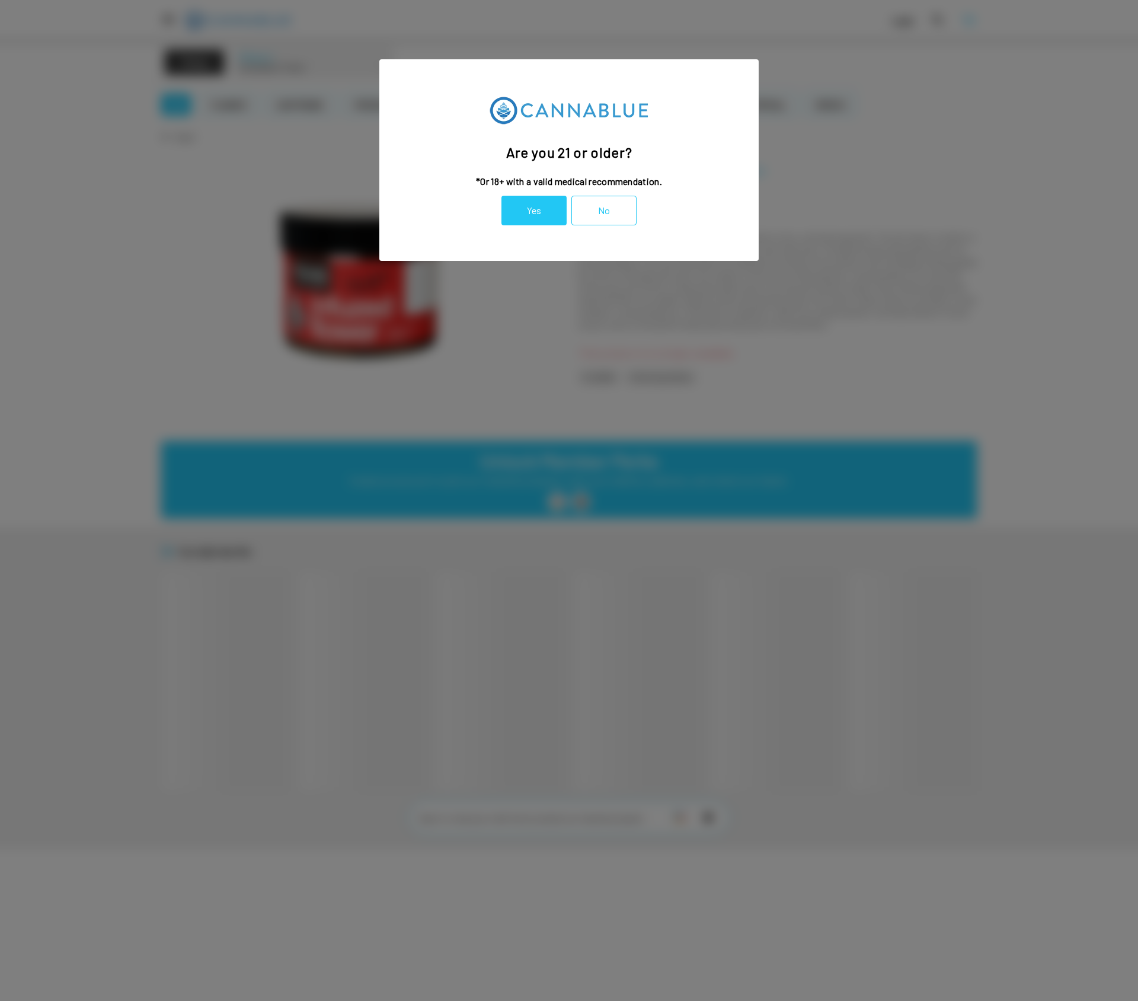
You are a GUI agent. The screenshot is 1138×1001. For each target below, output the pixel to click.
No (604, 210)
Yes (534, 210)
